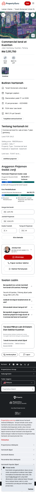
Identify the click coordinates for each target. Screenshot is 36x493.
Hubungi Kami (6, 374)
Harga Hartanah (8, 207)
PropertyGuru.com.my (8, 420)
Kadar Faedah (7, 226)
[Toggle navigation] (33, 3)
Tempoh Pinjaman (25, 226)
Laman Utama (7, 9)
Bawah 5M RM (7, 346)
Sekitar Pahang (20, 343)
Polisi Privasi (13, 477)
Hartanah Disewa (7, 455)
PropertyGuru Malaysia (9, 445)
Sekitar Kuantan (8, 343)
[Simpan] (27, 15)
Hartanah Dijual (6, 450)
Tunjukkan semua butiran (12, 119)
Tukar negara (6, 379)
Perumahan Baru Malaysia (10, 460)
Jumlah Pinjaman (8, 217)
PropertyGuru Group (8, 369)
